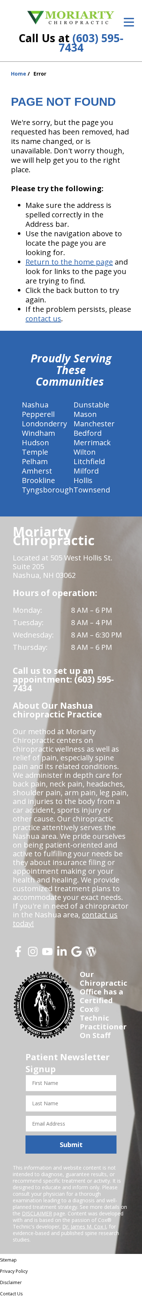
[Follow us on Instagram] (32, 954)
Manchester (94, 424)
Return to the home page (69, 262)
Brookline (38, 480)
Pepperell (38, 414)
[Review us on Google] (76, 954)
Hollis (83, 480)
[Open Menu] (129, 22)
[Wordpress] (91, 954)
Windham (38, 433)
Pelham (35, 461)
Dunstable (91, 405)
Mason (85, 414)
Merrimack (92, 442)
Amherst (37, 471)
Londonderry (44, 424)
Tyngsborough (48, 490)
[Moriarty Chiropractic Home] (71, 17)
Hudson (35, 442)
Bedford (88, 433)
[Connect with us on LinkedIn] (61, 954)
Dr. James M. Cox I (84, 1226)
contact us (43, 318)
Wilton (85, 452)
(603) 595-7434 (91, 43)
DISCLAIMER (37, 1213)
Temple (35, 452)
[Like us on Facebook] (18, 954)
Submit (71, 1144)
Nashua (35, 405)
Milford (86, 471)
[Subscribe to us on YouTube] (47, 954)
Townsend (92, 490)
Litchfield (89, 461)
